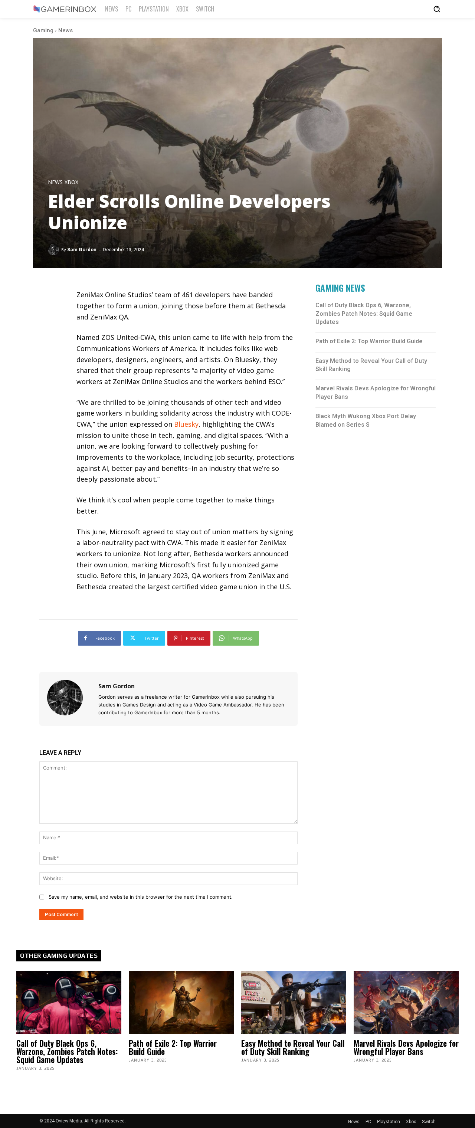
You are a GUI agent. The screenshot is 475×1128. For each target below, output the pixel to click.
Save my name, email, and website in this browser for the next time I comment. (141, 897)
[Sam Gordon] (54, 249)
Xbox (71, 182)
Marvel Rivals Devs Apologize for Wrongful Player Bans (406, 1047)
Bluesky (186, 424)
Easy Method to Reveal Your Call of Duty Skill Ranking (292, 1047)
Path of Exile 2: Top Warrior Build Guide (369, 341)
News (65, 30)
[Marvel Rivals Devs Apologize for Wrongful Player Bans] (406, 1002)
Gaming (43, 30)
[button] (437, 9)
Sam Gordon (81, 249)
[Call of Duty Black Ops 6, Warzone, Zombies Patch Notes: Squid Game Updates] (68, 1002)
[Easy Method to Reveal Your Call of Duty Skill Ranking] (293, 1002)
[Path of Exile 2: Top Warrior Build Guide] (181, 1002)
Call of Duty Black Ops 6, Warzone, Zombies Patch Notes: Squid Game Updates (363, 313)
